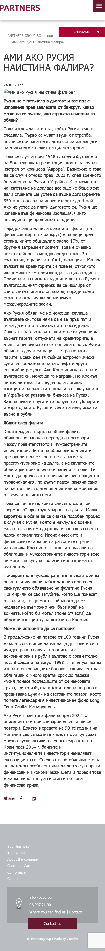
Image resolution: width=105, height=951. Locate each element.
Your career (16, 852)
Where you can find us (47, 911)
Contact (75, 911)
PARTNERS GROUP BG (24, 35)
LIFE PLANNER (82, 31)
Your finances (18, 846)
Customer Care (19, 865)
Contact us (52, 923)
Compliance (16, 872)
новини (53, 35)
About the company (23, 859)
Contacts (14, 878)
